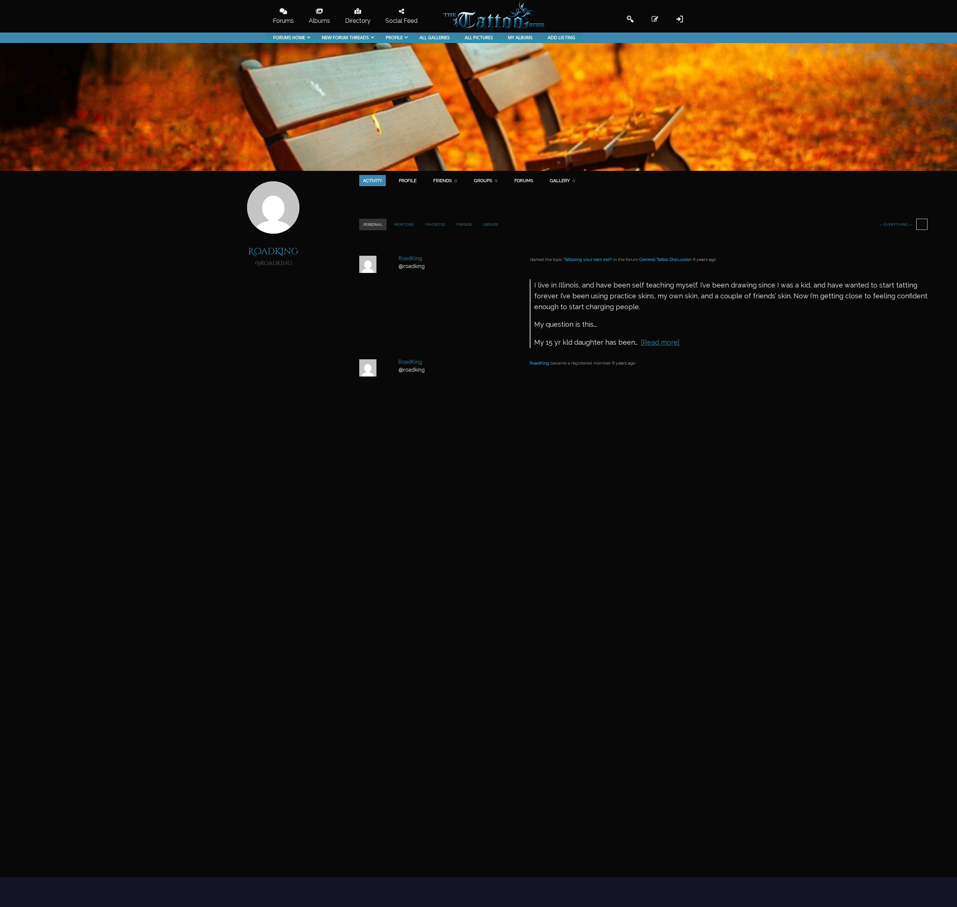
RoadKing (539, 363)
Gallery (562, 180)
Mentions (404, 224)
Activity (372, 180)
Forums (523, 180)
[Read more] (660, 342)
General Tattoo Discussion (665, 259)
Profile (407, 180)
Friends (445, 180)
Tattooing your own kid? (588, 259)
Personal (372, 224)
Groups (486, 180)
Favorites (435, 224)
